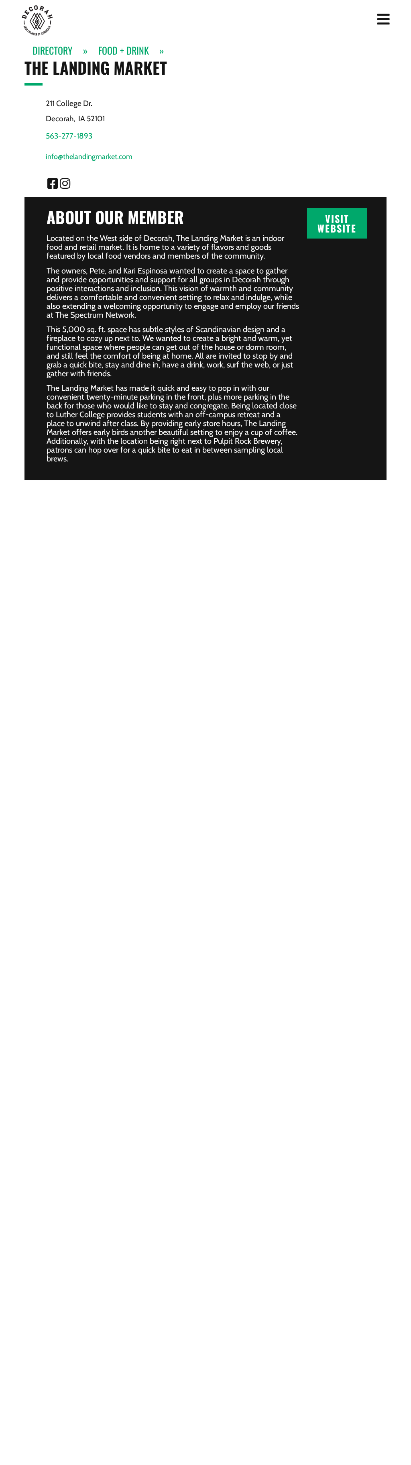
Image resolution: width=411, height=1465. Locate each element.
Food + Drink (123, 50)
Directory (53, 50)
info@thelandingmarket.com (89, 156)
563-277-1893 (69, 136)
